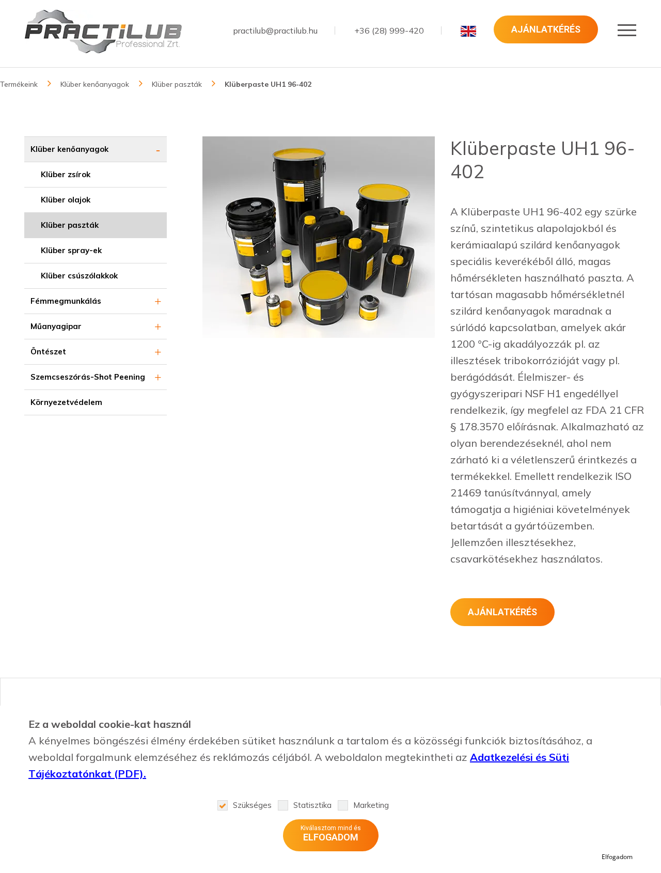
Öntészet (48, 351)
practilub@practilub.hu (275, 30)
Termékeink (19, 84)
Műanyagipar (56, 326)
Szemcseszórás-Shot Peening (87, 377)
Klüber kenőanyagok (94, 84)
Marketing (371, 805)
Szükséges (252, 805)
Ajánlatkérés (545, 29)
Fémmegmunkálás (65, 301)
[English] (468, 31)
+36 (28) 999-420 (389, 30)
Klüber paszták (177, 84)
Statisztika (312, 805)
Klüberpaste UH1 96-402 (268, 84)
